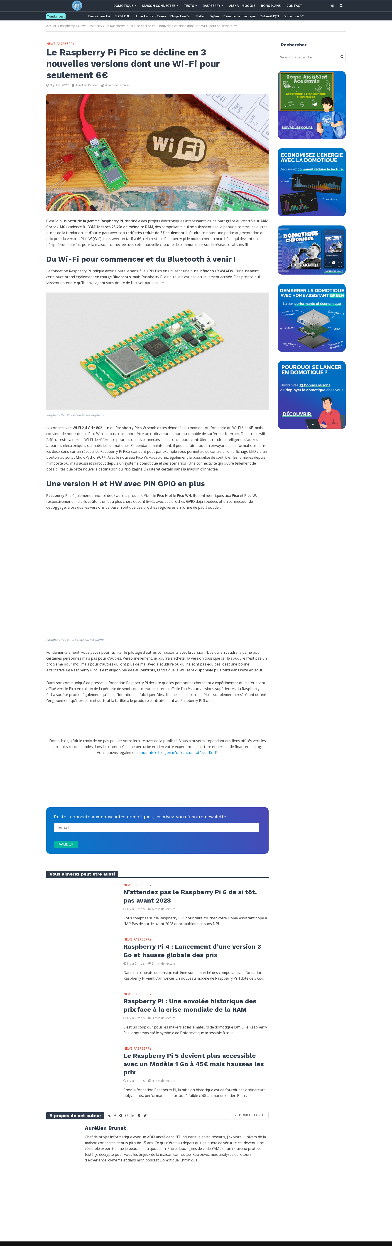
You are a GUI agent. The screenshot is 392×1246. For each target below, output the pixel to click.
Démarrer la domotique (239, 16)
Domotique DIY (294, 16)
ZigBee (214, 16)
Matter (200, 16)
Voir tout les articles (250, 1115)
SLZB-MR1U (122, 16)
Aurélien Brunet (86, 85)
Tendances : (56, 16)
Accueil (51, 26)
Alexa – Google (242, 5)
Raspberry (211, 5)
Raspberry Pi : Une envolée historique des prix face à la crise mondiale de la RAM (189, 1005)
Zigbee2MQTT (269, 16)
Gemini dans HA (99, 16)
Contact (294, 5)
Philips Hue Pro (180, 16)
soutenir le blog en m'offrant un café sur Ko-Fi (178, 752)
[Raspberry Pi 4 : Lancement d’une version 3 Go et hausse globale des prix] (80, 958)
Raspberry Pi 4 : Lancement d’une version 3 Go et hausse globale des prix (192, 950)
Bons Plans (271, 5)
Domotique (123, 5)
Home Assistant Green (150, 16)
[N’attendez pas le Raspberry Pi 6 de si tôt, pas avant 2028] (80, 904)
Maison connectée (158, 5)
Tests (189, 5)
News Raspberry (90, 26)
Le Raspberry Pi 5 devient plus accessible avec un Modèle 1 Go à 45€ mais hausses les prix (193, 1064)
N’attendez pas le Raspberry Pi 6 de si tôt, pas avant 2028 (190, 896)
